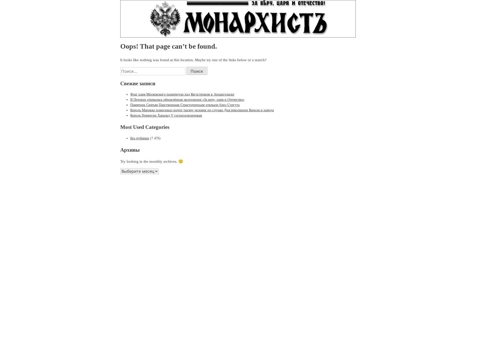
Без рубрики (139, 138)
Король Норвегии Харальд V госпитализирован (166, 115)
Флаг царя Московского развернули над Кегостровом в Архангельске (182, 94)
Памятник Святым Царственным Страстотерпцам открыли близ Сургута (184, 105)
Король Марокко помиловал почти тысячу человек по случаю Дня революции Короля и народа (202, 110)
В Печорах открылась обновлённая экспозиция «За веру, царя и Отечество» (187, 100)
